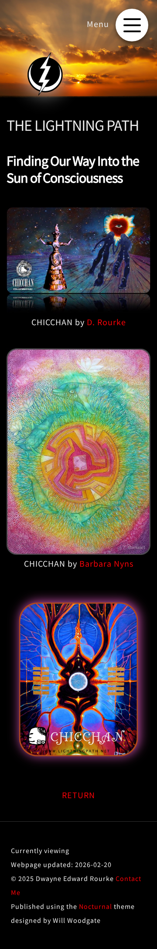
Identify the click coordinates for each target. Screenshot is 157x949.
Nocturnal (95, 906)
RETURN (78, 794)
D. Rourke (106, 321)
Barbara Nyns (106, 563)
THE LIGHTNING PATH (73, 125)
